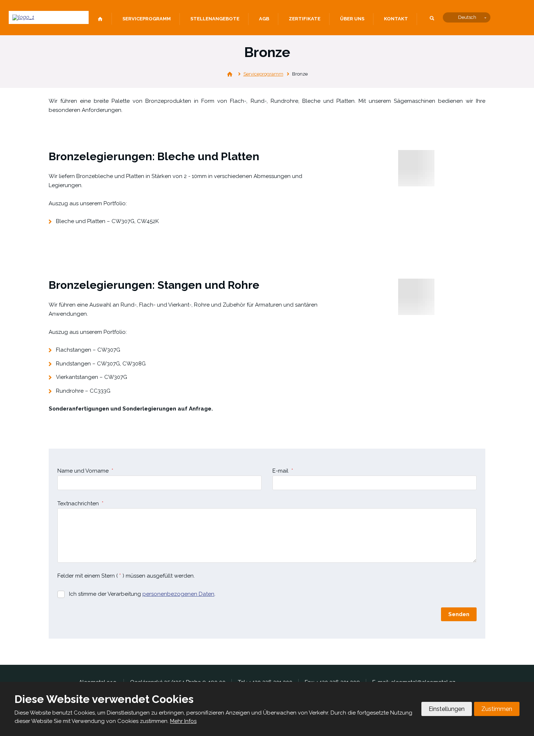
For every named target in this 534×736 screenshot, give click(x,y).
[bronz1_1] (416, 168)
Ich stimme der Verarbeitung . (142, 594)
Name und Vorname (85, 471)
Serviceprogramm (146, 18)
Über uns (352, 18)
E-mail (282, 471)
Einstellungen (447, 708)
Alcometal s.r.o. (100, 19)
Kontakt (396, 18)
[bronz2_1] (416, 297)
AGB (264, 18)
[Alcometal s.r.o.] (229, 74)
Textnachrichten (80, 503)
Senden (458, 614)
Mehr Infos (183, 721)
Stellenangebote (214, 18)
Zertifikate (304, 18)
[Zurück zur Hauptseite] (49, 17)
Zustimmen (496, 708)
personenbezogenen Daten (178, 594)
